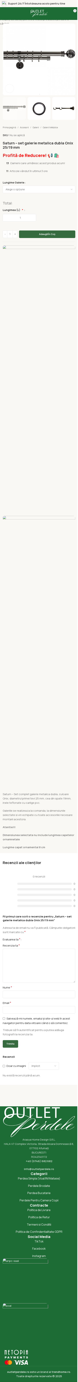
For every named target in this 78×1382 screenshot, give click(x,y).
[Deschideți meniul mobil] (6, 13)
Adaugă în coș (47, 234)
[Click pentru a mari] (9, 88)
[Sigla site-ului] (39, 13)
